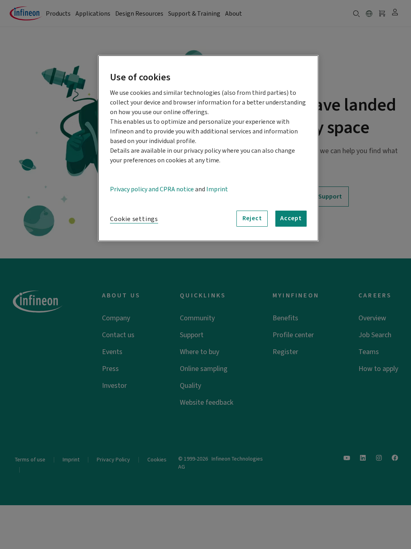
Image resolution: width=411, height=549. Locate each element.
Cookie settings (134, 219)
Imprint (217, 189)
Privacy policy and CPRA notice (152, 189)
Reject (252, 218)
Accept (291, 218)
